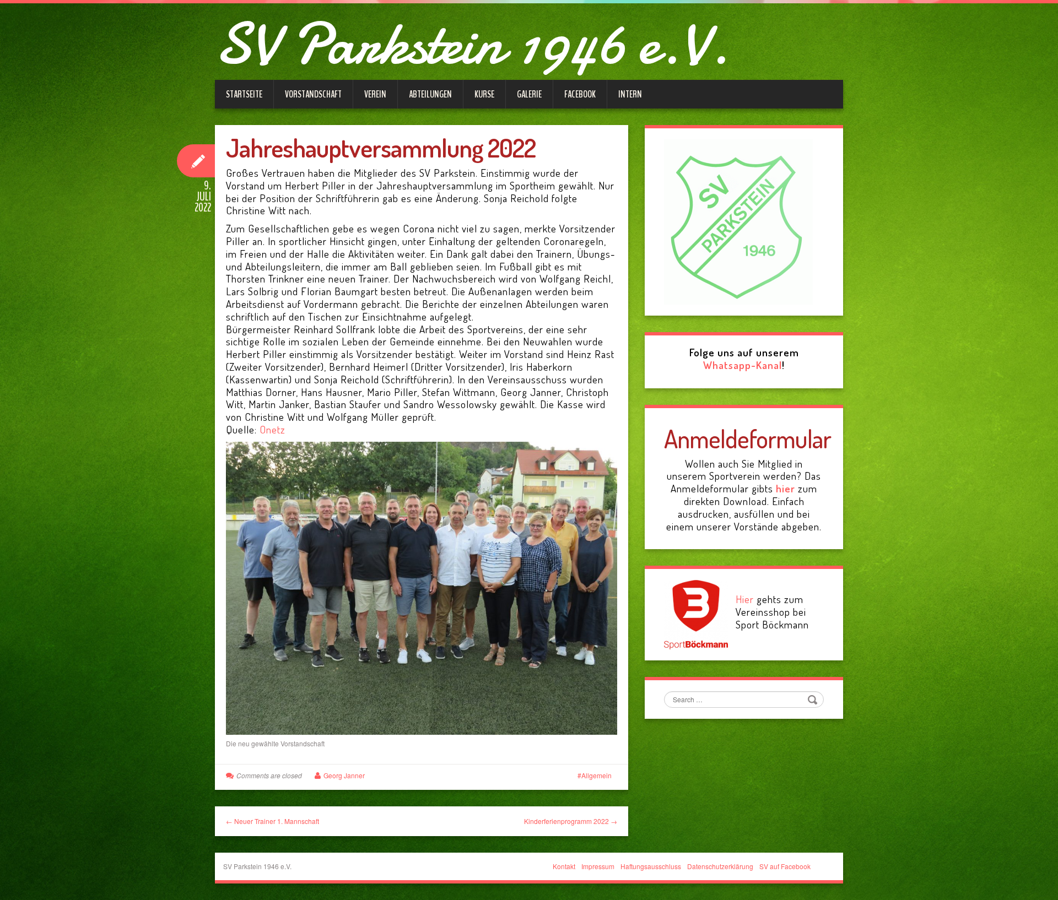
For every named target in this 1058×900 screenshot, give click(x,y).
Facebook (580, 94)
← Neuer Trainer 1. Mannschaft (272, 821)
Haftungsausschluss (650, 866)
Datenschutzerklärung (720, 866)
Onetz (272, 429)
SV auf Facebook (785, 866)
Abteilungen (430, 94)
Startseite (244, 94)
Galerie (529, 94)
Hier (745, 599)
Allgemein (596, 775)
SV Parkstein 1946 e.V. (472, 44)
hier (785, 488)
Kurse (484, 94)
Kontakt (564, 866)
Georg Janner (344, 775)
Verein (375, 94)
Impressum (597, 866)
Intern (630, 94)
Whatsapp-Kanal (742, 365)
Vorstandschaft (313, 94)
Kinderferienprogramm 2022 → (570, 821)
